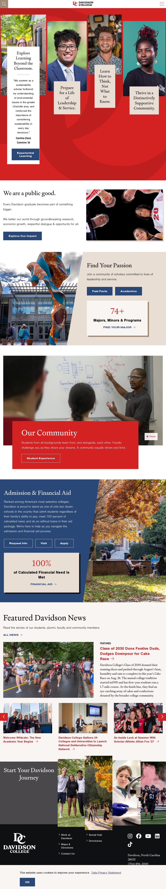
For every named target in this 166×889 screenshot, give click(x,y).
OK (27, 882)
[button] (67, 56)
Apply (64, 543)
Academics (128, 291)
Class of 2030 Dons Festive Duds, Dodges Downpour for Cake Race (130, 653)
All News (10, 634)
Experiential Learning (25, 154)
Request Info (18, 543)
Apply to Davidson (29, 826)
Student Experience (41, 458)
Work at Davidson (66, 836)
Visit (44, 543)
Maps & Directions (67, 846)
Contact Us (68, 853)
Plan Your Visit (28, 815)
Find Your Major (117, 327)
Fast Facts (99, 291)
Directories (95, 841)
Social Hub (95, 835)
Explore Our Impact (22, 236)
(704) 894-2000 (138, 864)
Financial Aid (41, 584)
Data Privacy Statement (106, 872)
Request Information (29, 803)
